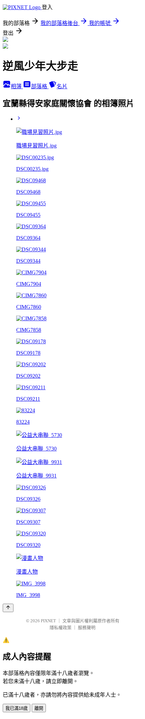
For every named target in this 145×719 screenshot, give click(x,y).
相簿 (17, 86)
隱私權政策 (60, 627)
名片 (62, 86)
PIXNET (48, 620)
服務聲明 (86, 627)
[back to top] (8, 608)
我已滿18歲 (16, 708)
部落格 (40, 86)
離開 (38, 708)
